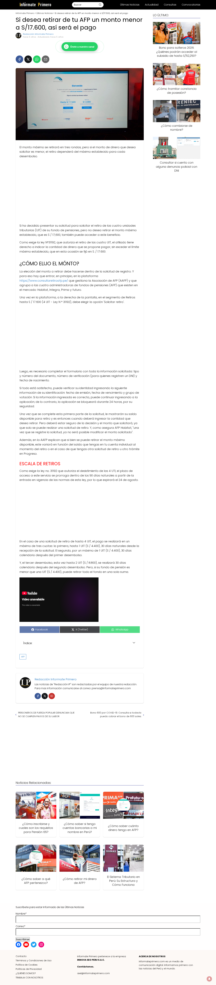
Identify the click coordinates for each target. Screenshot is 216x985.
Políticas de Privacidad (29, 969)
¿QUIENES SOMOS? (26, 973)
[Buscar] (100, 4)
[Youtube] (52, 696)
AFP (23, 656)
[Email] (45, 59)
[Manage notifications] (209, 978)
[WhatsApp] (37, 59)
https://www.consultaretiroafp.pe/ (43, 281)
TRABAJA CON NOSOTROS (29, 977)
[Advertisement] (80, 191)
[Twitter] (45, 696)
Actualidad (151, 4)
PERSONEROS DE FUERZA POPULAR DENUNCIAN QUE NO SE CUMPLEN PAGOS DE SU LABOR (46, 714)
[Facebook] (19, 59)
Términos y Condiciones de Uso (34, 960)
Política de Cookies (26, 964)
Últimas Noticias (129, 4)
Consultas (170, 4)
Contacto (21, 956)
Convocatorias (191, 4)
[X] (28, 59)
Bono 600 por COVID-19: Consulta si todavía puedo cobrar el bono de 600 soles (115, 714)
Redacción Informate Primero (38, 34)
